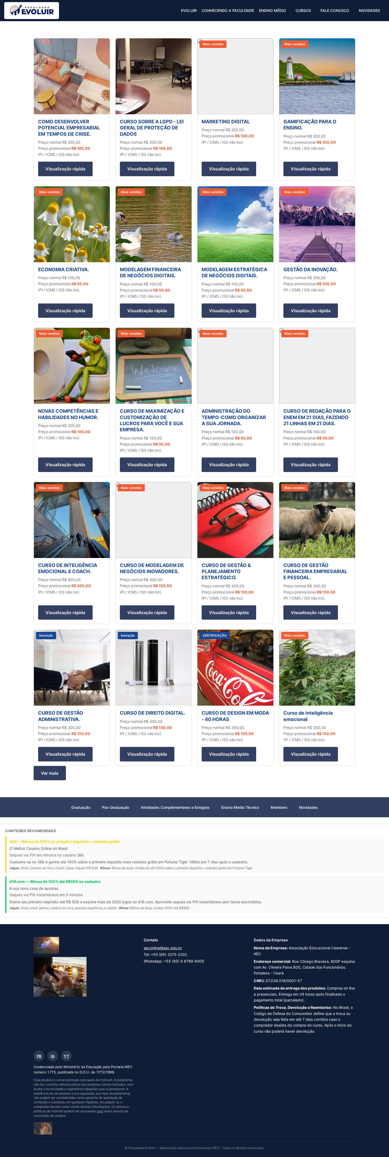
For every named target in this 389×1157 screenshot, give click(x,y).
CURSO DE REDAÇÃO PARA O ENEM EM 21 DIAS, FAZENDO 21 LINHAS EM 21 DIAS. (317, 417)
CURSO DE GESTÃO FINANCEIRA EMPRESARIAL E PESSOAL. (315, 571)
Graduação (80, 807)
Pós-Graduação (115, 807)
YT (66, 1056)
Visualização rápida (65, 168)
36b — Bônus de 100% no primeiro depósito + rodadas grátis (65, 841)
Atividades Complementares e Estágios (175, 807)
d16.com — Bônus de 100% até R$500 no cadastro (55, 881)
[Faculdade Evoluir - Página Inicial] (31, 10)
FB (39, 1056)
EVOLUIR (189, 10)
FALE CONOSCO (334, 10)
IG (53, 1056)
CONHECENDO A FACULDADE (228, 10)
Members (279, 807)
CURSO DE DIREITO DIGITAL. (152, 713)
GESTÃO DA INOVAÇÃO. (310, 269)
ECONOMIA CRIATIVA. (63, 269)
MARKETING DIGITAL (226, 121)
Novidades (308, 807)
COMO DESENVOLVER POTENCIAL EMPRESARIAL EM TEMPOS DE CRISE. (69, 128)
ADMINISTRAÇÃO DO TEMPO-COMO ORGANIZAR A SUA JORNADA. (234, 417)
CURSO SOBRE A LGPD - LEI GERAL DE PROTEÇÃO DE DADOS (152, 128)
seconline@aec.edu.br (163, 948)
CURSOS (303, 10)
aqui (100, 1111)
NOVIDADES (369, 10)
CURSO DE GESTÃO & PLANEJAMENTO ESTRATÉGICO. (226, 571)
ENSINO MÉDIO (272, 10)
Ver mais (49, 773)
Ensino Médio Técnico (240, 807)
